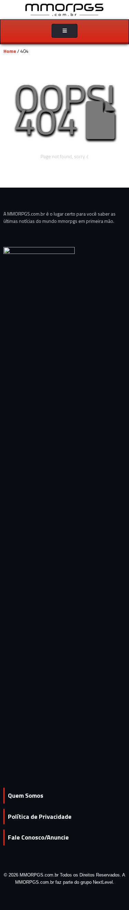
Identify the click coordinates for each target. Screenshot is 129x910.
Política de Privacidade (40, 816)
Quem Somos (25, 795)
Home (9, 51)
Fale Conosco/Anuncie (38, 837)
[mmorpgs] (64, 9)
